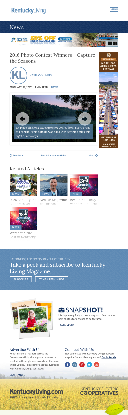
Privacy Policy (27, 397)
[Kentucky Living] (29, 10)
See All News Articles (54, 155)
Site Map (53, 397)
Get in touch (109, 357)
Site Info (41, 397)
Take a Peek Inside (51, 279)
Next (92, 155)
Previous (18, 155)
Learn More (66, 325)
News (54, 87)
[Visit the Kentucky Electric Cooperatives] (99, 391)
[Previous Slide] (22, 119)
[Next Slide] (85, 119)
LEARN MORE (17, 374)
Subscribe (21, 279)
